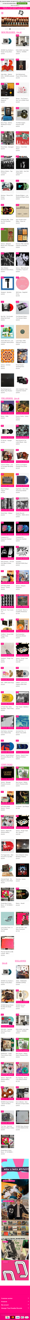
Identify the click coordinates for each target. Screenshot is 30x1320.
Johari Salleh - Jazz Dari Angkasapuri (22, 172)
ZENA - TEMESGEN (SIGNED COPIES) (21, 981)
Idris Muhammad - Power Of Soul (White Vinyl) (21, 75)
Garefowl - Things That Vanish (7, 659)
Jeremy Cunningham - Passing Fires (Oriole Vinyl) (22, 465)
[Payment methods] (7, 1317)
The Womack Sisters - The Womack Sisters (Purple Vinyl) (22, 317)
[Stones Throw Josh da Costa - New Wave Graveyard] (22, 918)
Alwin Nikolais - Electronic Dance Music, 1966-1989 (7, 269)
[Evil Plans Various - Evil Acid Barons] (7, 356)
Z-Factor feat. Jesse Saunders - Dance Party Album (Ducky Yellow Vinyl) (7, 707)
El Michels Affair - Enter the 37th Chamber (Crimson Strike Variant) (7, 220)
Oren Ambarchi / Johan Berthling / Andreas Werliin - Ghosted (22, 855)
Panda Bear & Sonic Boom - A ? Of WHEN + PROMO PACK (7, 904)
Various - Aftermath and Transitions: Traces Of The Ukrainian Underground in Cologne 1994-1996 (22, 269)
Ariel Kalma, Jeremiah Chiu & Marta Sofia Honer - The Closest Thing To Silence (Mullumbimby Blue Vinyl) (6, 732)
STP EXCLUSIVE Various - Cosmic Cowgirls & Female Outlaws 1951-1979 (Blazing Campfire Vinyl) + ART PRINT (7, 586)
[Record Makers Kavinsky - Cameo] (22, 870)
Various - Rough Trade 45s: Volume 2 (22, 659)
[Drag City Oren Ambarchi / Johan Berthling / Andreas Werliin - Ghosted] (22, 846)
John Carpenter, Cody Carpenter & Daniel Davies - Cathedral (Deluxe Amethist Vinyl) (22, 390)
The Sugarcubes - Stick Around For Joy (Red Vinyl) (7, 855)
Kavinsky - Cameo (21, 879)
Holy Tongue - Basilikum (22, 706)
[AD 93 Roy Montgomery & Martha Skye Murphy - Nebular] (7, 380)
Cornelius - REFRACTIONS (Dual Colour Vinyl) (21, 562)
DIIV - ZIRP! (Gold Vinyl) (7, 682)
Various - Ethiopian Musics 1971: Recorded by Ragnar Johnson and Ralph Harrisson (7, 244)
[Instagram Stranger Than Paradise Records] (19, 1290)
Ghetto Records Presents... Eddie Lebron (22, 513)
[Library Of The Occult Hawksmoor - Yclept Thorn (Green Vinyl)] (7, 1044)
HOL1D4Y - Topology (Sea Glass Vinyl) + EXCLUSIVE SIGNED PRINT (6, 1030)
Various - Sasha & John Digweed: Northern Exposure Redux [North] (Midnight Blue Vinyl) (22, 756)
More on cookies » (15, 5)
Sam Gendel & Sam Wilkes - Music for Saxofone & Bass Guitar (22, 220)
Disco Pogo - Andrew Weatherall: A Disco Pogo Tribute (6, 123)
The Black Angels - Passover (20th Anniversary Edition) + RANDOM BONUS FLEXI (22, 123)
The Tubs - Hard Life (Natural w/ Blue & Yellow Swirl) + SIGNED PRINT (7, 1127)
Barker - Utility (4, 416)
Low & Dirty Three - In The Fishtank (6, 928)
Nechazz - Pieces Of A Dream (7, 196)
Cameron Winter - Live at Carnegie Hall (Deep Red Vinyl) (7, 465)
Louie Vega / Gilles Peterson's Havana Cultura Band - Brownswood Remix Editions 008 (21, 341)
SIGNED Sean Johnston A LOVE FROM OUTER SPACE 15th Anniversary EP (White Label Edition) (22, 1127)
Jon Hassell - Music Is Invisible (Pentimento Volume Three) (21, 610)
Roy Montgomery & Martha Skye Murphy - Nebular (7, 390)
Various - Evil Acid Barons (5, 365)
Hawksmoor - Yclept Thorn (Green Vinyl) (6, 1054)
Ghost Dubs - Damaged (7, 147)
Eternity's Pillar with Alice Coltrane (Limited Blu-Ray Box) (22, 244)
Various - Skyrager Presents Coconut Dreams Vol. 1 (6, 783)
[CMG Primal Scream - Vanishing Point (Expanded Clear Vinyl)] (22, 356)
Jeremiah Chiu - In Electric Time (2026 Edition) (21, 732)
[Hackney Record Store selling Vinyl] (26, 13)
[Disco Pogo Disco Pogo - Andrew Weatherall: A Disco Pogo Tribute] (7, 114)
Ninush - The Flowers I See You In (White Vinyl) (22, 99)
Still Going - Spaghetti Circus (21, 293)
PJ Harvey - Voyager (6, 440)
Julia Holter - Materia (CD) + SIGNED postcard (7, 75)
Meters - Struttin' (20, 903)
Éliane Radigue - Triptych (5, 489)
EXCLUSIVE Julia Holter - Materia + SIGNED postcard (22, 51)
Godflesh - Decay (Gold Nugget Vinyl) (7, 635)
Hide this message (22, 3)
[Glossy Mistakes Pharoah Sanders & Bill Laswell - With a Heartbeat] (7, 943)
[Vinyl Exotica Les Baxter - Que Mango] (22, 797)
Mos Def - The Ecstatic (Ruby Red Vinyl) (7, 317)
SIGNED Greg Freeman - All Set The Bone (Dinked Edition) (7, 1102)
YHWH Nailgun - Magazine (5, 99)
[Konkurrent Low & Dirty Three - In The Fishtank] (7, 918)
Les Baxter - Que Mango (22, 806)
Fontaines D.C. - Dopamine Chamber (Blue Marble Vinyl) (6, 538)
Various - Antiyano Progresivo (20, 586)
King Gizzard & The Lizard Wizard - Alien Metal (21, 441)
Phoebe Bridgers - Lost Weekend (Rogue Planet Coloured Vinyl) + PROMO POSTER (22, 196)
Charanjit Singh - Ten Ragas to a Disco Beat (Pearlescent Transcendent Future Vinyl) (7, 880)
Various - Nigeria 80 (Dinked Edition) (6, 831)
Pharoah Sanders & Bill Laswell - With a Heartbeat (7, 952)
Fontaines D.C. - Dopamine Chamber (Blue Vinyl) (21, 538)
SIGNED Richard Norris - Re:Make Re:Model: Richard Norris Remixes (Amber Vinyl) (7, 1006)
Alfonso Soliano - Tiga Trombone (6, 172)
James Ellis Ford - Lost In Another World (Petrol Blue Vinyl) (7, 341)
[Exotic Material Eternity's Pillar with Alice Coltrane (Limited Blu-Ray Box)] (22, 235)
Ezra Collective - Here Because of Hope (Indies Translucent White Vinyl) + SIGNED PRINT (22, 1102)
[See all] (19, 32)
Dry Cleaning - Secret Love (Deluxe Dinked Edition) (21, 1078)
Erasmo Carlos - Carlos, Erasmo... (22, 417)
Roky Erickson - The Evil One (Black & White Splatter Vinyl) (7, 562)
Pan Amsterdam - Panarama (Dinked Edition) (21, 635)
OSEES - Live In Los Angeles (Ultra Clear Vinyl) (21, 683)
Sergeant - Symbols (6, 292)
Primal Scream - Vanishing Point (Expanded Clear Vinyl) (22, 365)
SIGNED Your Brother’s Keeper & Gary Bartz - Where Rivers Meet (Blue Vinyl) (7, 51)
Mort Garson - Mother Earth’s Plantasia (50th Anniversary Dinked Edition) (22, 783)
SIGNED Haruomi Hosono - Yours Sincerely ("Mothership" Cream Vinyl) (22, 1006)
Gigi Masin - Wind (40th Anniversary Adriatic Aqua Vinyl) (22, 489)
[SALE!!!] (15, 22)
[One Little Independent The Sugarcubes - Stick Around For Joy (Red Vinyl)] (7, 846)
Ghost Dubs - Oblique (6, 513)
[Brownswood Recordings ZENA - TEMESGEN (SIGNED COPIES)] (22, 972)
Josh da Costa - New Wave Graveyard (21, 928)
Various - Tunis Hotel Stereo (21, 147)
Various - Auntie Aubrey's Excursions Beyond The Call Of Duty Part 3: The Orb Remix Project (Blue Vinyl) (7, 756)
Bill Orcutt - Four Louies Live (7, 610)
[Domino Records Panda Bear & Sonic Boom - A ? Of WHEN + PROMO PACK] (7, 894)
